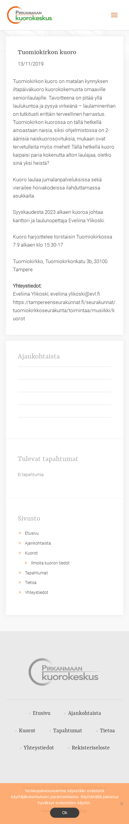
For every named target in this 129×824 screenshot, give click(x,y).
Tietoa (31, 582)
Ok (64, 812)
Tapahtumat (36, 572)
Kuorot (31, 553)
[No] (121, 804)
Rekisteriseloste (91, 748)
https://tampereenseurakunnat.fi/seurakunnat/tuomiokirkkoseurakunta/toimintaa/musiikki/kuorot (64, 310)
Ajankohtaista (38, 543)
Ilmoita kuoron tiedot (50, 563)
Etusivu (32, 533)
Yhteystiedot (36, 592)
